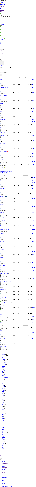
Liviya (3, 415)
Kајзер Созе (1, 103)
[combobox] (3, 59)
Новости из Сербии (2, 338)
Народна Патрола (2, 225)
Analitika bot (3, 483)
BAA (2, 444)
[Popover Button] (7, 135)
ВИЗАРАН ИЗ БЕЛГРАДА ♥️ (4, 151)
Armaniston (3, 384)
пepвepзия (1, 159)
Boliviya (3, 388)
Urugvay (3, 446)
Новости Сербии (2, 175)
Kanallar (1, 71)
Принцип (1, 148)
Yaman (3, 449)
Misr (2, 397)
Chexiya (3, 395)
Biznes (2, 357)
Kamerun (3, 391)
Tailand (3, 441)
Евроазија (1, 204)
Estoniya (3, 398)
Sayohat (33, 92)
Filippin (3, 427)
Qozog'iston (3, 411)
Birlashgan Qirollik (4, 445)
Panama (3, 425)
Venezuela (3, 448)
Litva (2, 416)
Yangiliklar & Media (4, 370)
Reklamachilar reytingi (4, 467)
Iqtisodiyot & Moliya (33, 132)
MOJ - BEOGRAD (2, 180)
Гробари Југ (1, 330)
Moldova (3, 418)
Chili (2, 392)
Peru (2, 426)
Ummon (3, 423)
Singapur (3, 434)
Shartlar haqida (3, 486)
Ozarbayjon (3, 386)
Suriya (3, 439)
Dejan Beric (1, 79)
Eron (2, 406)
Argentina (3, 383)
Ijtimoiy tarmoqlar (4, 376)
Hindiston (3, 404)
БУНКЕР (1, 124)
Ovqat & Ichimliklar (4, 362)
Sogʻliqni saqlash (3, 363)
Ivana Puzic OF (2, 127)
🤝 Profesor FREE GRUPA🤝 (3, 317)
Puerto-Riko (3, 429)
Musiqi (2, 369)
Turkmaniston (3, 443)
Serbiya (3, 433)
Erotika (33, 108)
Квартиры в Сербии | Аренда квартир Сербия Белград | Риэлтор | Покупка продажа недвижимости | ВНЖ (6, 230)
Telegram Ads (3, 469)
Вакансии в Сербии (2, 164)
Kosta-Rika (3, 394)
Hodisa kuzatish (3, 466)
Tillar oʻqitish (33, 340)
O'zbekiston (3, 447)
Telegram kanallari (4, 472)
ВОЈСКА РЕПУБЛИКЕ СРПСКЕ (4, 188)
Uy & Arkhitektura (4, 364)
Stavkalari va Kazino (33, 153)
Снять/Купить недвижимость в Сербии (5, 310)
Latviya (3, 414)
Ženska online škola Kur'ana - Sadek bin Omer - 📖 (6, 302)
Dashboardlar (2, 49)
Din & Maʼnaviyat (33, 291)
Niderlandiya (3, 421)
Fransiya (3, 400)
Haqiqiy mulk (33, 222)
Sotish (2, 375)
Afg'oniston (3, 382)
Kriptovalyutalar (3, 358)
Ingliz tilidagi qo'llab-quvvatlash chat (6, 476)
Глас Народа (1, 305)
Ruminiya (3, 430)
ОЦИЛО (1, 325)
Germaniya (3, 401)
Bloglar (2, 356)
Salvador (3, 431)
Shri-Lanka (3, 437)
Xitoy (3, 393)
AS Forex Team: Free (2, 132)
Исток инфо (1, 111)
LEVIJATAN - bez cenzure (3, 95)
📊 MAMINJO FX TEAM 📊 (3, 135)
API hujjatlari (3, 480)
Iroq (2, 407)
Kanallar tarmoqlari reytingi (5, 463)
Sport (33, 129)
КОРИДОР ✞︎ (2, 241)
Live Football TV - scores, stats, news (4, 156)
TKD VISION (2, 209)
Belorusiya (3, 387)
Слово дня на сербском (3, 289)
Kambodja (3, 390)
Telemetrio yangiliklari (4, 477)
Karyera (33, 164)
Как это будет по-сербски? (3, 265)
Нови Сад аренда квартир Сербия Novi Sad (5, 297)
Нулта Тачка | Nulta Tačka (3, 119)
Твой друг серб (2, 270)
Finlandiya (3, 399)
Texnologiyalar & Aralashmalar (5, 377)
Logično (1, 322)
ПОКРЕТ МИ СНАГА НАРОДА (4, 273)
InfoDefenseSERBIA (2, 143)
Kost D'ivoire (3, 409)
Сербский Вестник (2, 193)
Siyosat (33, 84)
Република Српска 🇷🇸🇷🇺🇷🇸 (3, 196)
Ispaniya (3, 436)
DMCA (1, 486)
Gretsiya (3, 402)
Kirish (1, 60)
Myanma (3, 420)
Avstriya (3, 385)
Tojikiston (3, 440)
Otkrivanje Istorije (2, 233)
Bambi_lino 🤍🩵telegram (3, 278)
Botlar (3, 71)
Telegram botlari (3, 461)
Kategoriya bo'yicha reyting (5, 462)
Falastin (3, 424)
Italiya (3, 408)
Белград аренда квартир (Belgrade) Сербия (5, 281)
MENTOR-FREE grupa (3, 286)
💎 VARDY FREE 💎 (3, 220)
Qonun (2, 365)
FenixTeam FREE (2, 257)
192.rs (1, 116)
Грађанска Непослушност (3, 346)
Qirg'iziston (3, 413)
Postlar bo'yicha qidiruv (4, 468)
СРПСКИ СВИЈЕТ (2, 343)
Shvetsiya (3, 438)
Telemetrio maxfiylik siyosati (8, 486)
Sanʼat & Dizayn (3, 354)
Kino (2, 368)
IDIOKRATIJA (2, 254)
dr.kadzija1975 (2, 217)
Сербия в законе (2, 249)
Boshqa (2, 371)
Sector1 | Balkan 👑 (2, 167)
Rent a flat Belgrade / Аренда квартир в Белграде (6, 238)
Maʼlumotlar (33, 299)
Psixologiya (3, 373)
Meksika (3, 417)
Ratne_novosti (2, 212)
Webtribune (1, 201)
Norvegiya (3, 422)
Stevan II (1, 294)
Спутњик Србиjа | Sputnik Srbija (4, 87)
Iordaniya (3, 410)
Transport (3, 378)
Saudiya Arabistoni (4, 432)
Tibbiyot (3, 367)
